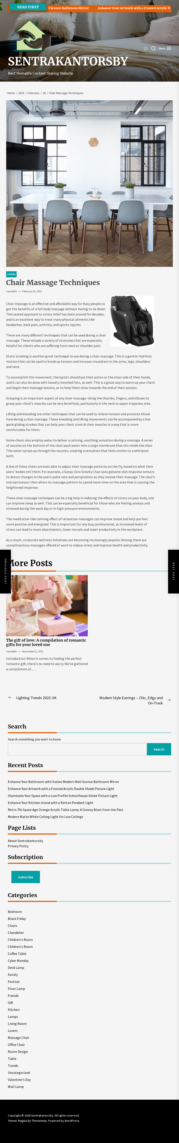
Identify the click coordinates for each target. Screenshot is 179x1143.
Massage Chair (18, 1037)
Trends (13, 1065)
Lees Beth (11, 291)
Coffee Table (17, 953)
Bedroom (15, 911)
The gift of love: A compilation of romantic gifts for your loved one (46, 642)
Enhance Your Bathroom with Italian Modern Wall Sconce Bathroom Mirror (63, 781)
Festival (14, 981)
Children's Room (20, 939)
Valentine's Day (19, 1079)
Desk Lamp (16, 967)
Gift (10, 1002)
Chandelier (16, 932)
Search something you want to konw (34, 739)
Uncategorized (19, 1072)
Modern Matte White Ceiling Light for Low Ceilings (45, 816)
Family (13, 974)
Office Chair (16, 1044)
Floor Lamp (16, 988)
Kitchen (14, 1009)
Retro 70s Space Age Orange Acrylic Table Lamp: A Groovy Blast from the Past (65, 809)
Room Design (18, 1051)
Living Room (17, 1023)
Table (12, 1058)
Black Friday (17, 918)
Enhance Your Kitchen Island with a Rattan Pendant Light (50, 802)
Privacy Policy (18, 846)
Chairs (12, 925)
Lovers (13, 1030)
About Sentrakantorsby (25, 840)
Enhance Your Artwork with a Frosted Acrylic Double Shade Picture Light (61, 788)
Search (159, 749)
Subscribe (25, 877)
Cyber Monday (18, 960)
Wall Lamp (16, 1086)
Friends (13, 995)
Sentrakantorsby (68, 61)
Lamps (13, 1016)
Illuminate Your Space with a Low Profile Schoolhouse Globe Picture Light (63, 795)
